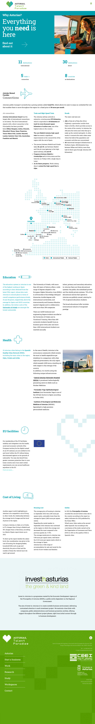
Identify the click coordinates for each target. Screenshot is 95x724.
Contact (8, 691)
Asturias (9, 653)
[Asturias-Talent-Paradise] (16, 2)
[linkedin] (90, 637)
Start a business (13, 660)
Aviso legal (89, 679)
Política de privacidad (86, 681)
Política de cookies (87, 683)
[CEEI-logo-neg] (81, 655)
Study (7, 678)
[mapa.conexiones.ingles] (47, 174)
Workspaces (11, 684)
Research (9, 672)
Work (7, 666)
